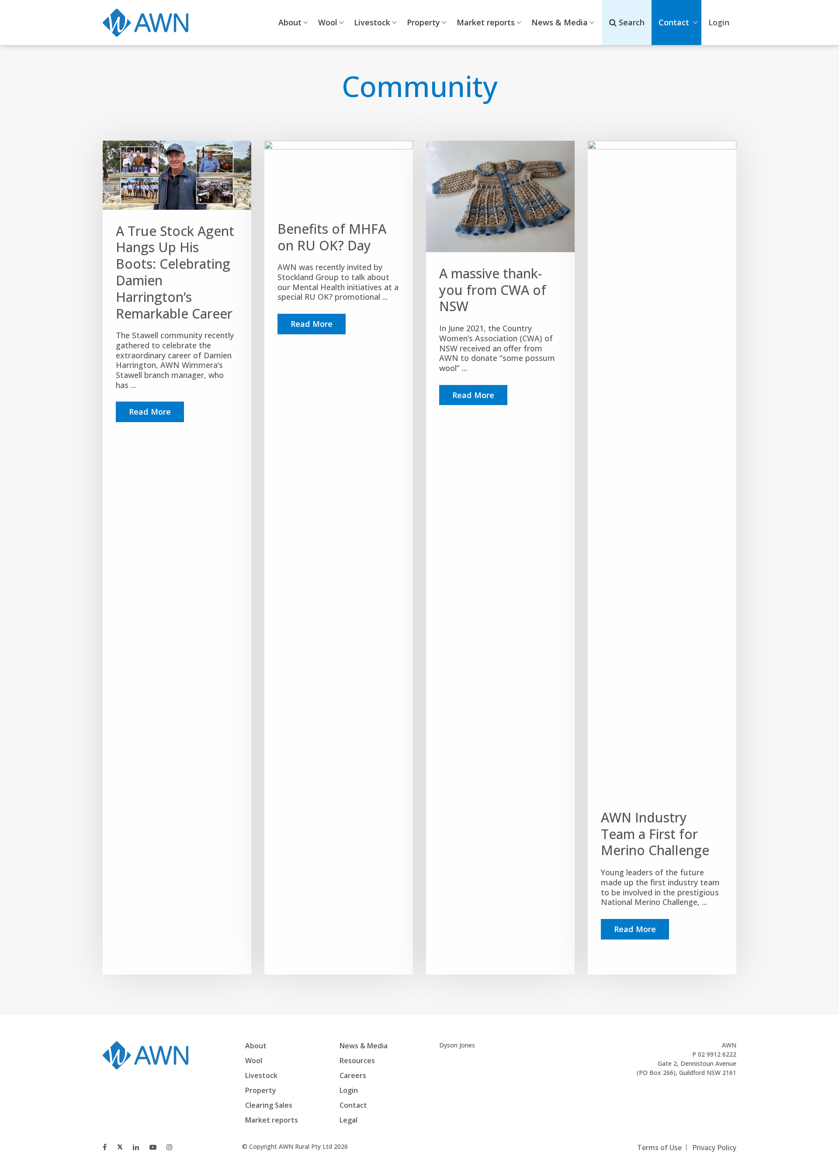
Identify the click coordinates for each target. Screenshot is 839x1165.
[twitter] (120, 1147)
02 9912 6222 (717, 1054)
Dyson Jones (457, 1045)
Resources (357, 1060)
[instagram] (169, 1147)
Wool (327, 22)
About (290, 22)
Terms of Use (659, 1147)
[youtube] (152, 1147)
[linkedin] (136, 1147)
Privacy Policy (714, 1147)
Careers (353, 1075)
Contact (674, 22)
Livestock (372, 22)
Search (631, 22)
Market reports (486, 22)
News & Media (559, 22)
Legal (348, 1120)
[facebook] (105, 1147)
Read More (150, 411)
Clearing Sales (268, 1105)
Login (349, 1090)
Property (423, 22)
